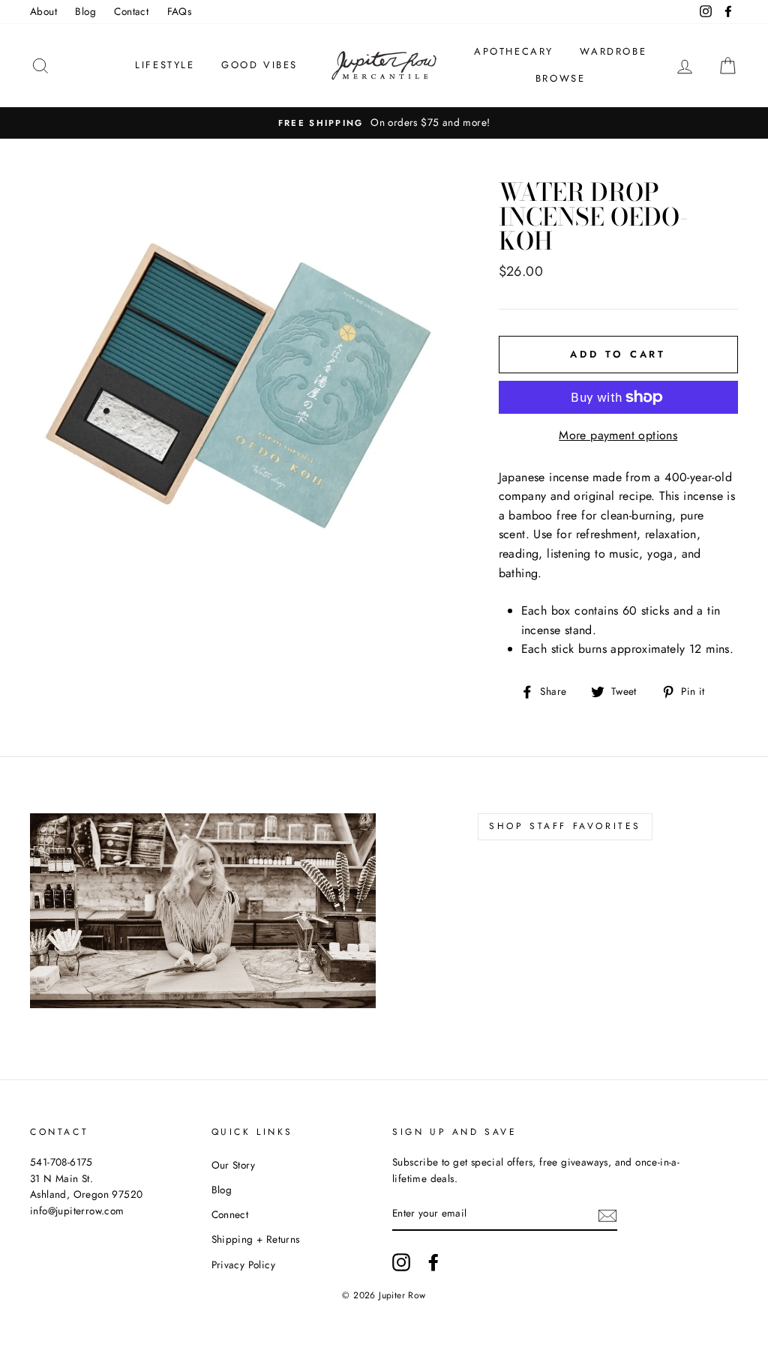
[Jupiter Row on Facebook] (433, 1262)
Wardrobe (613, 51)
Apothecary (514, 51)
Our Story (234, 1164)
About (43, 11)
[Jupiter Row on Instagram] (401, 1262)
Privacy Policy (244, 1264)
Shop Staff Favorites (565, 826)
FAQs (179, 11)
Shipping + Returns (256, 1239)
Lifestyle (164, 65)
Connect (230, 1214)
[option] (384, 123)
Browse (561, 78)
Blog (85, 11)
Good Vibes (259, 65)
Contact (131, 11)
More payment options (618, 435)
